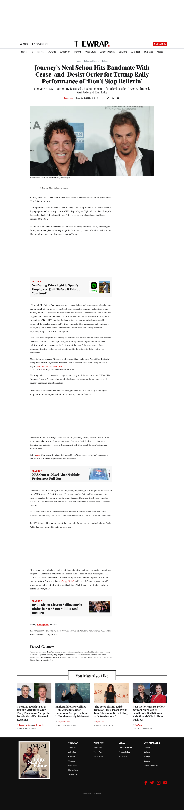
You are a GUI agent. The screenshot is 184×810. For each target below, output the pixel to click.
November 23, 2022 (66, 369)
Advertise (72, 752)
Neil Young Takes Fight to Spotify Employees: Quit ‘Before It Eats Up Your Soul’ (56, 289)
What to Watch (107, 52)
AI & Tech (135, 52)
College (147, 752)
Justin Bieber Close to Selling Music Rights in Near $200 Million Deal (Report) (57, 608)
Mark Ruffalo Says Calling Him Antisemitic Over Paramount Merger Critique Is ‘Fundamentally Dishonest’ (72, 711)
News (24, 52)
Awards (52, 52)
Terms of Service (125, 747)
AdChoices (123, 756)
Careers (71, 761)
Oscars (147, 761)
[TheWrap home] (92, 44)
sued (38, 454)
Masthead (72, 765)
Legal (122, 743)
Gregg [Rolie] (67, 581)
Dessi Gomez (68, 98)
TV (32, 52)
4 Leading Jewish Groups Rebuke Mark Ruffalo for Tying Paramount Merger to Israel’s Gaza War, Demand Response (33, 713)
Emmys (147, 756)
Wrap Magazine (152, 743)
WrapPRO (65, 52)
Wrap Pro (99, 743)
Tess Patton (139, 725)
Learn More (98, 756)
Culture (105, 61)
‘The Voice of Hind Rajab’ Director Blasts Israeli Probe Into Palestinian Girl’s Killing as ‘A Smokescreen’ (111, 711)
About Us (72, 747)
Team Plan (98, 752)
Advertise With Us (151, 765)
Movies (40, 52)
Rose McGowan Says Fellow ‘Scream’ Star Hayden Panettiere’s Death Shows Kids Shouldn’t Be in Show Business (149, 713)
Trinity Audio (53, 188)
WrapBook (72, 774)
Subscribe (160, 44)
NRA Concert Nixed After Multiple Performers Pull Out (56, 476)
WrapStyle (90, 52)
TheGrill (77, 52)
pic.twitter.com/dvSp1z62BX (49, 366)
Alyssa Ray (100, 722)
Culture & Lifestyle (91, 61)
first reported (43, 624)
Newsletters (42, 44)
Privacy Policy (124, 752)
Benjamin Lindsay (25, 725)
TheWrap (73, 743)
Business (148, 52)
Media (160, 52)
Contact (71, 756)
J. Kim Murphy (39, 725)
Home (78, 61)
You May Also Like (92, 675)
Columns (123, 52)
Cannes (147, 747)
